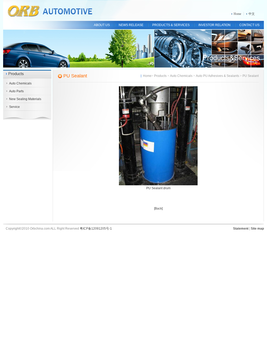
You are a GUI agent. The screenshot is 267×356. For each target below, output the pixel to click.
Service (14, 107)
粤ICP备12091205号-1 (96, 228)
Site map (257, 228)
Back (158, 208)
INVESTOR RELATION (214, 25)
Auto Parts (16, 91)
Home (237, 14)
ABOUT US (102, 25)
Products (160, 76)
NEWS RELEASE (131, 25)
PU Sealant (75, 75)
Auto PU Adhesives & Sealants (217, 76)
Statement (240, 228)
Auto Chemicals (20, 83)
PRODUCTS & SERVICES (171, 25)
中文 (251, 14)
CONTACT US (249, 25)
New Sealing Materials (25, 99)
